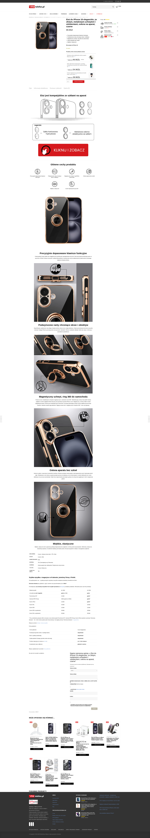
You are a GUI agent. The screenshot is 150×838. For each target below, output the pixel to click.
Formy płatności (55, 817)
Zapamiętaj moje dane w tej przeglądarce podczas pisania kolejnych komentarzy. (81, 705)
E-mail (72, 696)
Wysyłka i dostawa (44, 829)
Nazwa (72, 691)
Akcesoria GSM (55, 798)
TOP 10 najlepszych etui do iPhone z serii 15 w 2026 (109, 800)
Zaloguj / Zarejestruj (109, 1)
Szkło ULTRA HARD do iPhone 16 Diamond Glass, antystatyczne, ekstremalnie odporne (51, 739)
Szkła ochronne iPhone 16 (51, 736)
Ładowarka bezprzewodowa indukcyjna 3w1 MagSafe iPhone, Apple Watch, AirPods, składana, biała (52, 777)
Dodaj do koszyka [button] (98, 744)
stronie (45, 641)
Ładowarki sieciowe (80, 740)
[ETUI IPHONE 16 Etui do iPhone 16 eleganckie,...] (149, 419)
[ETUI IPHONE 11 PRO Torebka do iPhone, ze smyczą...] (1, 419)
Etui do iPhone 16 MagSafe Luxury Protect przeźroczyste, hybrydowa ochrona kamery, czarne (67, 776)
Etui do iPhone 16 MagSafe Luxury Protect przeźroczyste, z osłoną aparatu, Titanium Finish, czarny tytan (67, 740)
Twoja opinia (73, 674)
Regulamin (53, 829)
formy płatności (47, 648)
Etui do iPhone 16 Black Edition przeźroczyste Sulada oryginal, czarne (97, 738)
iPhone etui (54, 802)
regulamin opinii (80, 689)
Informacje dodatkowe (41, 88)
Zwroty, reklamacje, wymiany (58, 821)
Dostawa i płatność (56, 88)
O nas (53, 813)
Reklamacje (61, 829)
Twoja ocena (73, 668)
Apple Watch (54, 800)
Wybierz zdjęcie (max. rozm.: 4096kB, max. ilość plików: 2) (83, 682)
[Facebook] (116, 1)
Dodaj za (76, 59)
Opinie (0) (67, 88)
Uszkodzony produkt (87, 829)
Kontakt (53, 823)
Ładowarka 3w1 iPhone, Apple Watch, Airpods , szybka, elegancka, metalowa (113, 740)
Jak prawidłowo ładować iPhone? (106, 813)
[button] (91, 58)
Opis (30, 88)
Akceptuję (77, 689)
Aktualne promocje (33, 829)
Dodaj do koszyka (78, 81)
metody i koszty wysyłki (42, 623)
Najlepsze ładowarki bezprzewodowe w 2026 (109, 804)
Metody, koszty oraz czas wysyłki (59, 815)
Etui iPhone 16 (64, 736)
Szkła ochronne (55, 804)
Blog (53, 806)
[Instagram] (120, 1)
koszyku (62, 586)
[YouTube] (118, 1)
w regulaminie (76, 619)
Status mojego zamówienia (57, 819)
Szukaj (113, 6)
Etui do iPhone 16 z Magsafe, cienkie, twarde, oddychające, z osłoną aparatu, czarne (36, 776)
